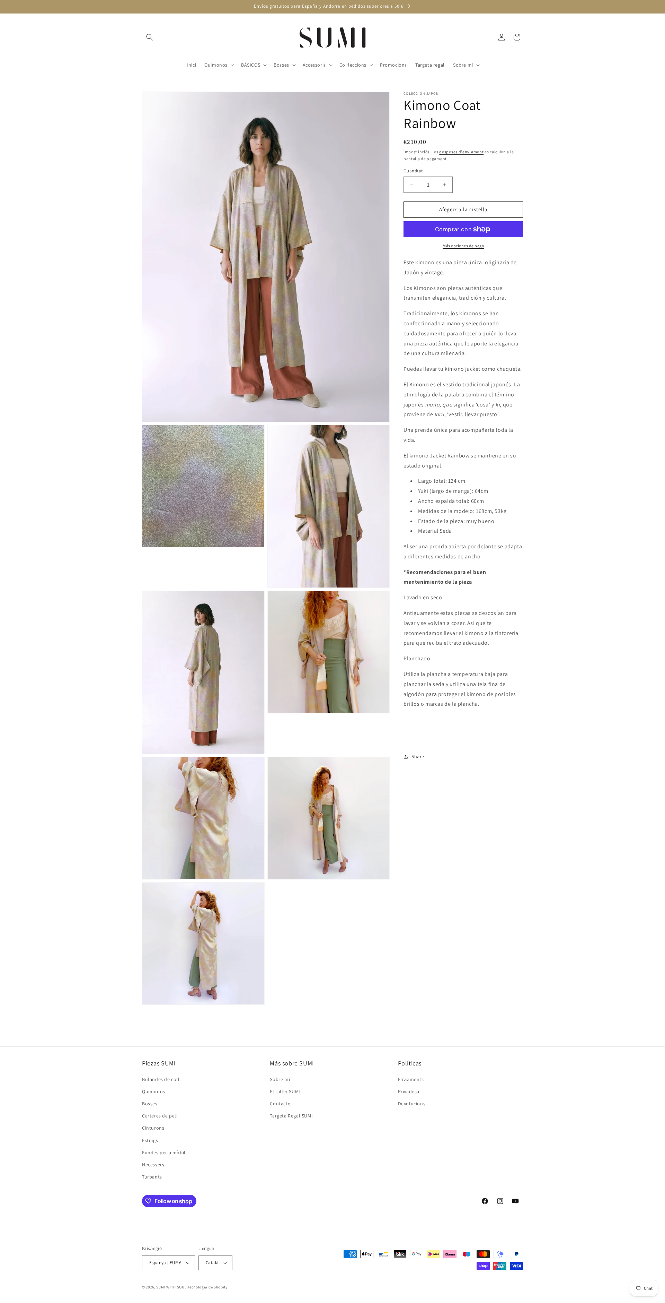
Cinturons (153, 1128)
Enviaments (411, 1079)
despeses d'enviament (461, 151)
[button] (149, 37)
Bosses (150, 1103)
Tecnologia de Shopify (207, 1287)
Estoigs (150, 1140)
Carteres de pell (160, 1116)
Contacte (280, 1103)
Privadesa (408, 1091)
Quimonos (153, 1091)
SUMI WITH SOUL (171, 1287)
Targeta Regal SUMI (291, 1116)
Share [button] (417, 757)
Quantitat (413, 171)
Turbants (152, 1177)
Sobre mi (280, 1079)
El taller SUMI (285, 1091)
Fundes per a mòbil (164, 1152)
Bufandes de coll (161, 1079)
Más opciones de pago (463, 245)
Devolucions (412, 1103)
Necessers (153, 1164)
